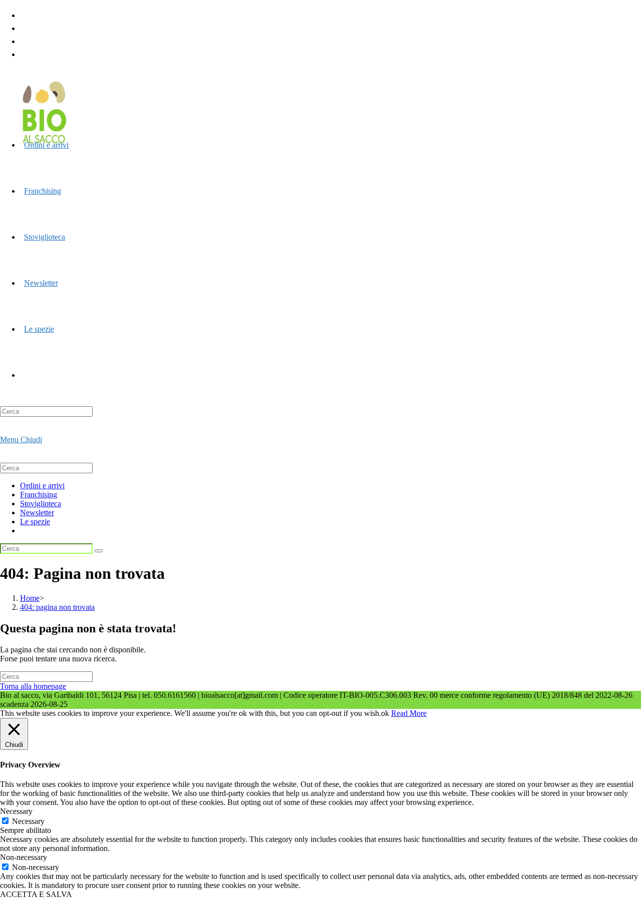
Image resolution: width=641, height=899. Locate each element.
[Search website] (24, 375)
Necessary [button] (16, 811)
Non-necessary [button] (23, 857)
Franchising (38, 494)
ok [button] (385, 713)
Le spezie (35, 521)
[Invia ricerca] (99, 550)
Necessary (28, 821)
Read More (409, 713)
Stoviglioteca (40, 503)
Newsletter (37, 512)
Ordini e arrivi (42, 485)
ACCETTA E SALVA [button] (36, 894)
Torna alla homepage (33, 686)
